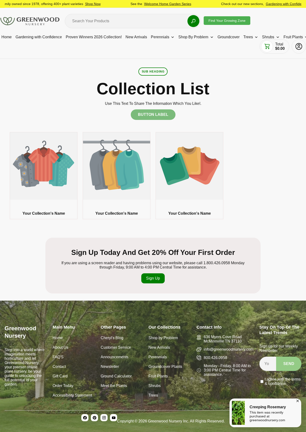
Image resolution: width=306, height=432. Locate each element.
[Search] (193, 21)
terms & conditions (283, 381)
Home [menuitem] (6, 37)
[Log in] (299, 46)
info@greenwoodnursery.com (228, 349)
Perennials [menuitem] (160, 37)
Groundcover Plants (165, 367)
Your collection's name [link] (43, 213)
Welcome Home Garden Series (153, 4)
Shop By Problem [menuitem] (193, 37)
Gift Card (60, 376)
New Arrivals (159, 347)
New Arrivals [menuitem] (136, 37)
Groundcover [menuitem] (229, 37)
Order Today (63, 386)
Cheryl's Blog (112, 338)
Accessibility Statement (72, 395)
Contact (59, 367)
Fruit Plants (158, 376)
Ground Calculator (116, 376)
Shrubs (154, 386)
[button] (267, 46)
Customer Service (116, 347)
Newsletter (110, 367)
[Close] (297, 400)
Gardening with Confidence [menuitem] (39, 37)
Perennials (157, 357)
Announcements (114, 357)
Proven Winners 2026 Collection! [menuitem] (94, 37)
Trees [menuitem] (248, 37)
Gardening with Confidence (272, 4)
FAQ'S (58, 357)
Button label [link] (153, 114)
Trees (153, 395)
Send (288, 364)
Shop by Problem (163, 338)
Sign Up (153, 278)
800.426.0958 (215, 358)
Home (58, 338)
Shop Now (78, 4)
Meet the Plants (114, 386)
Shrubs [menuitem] (268, 37)
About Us (60, 347)
